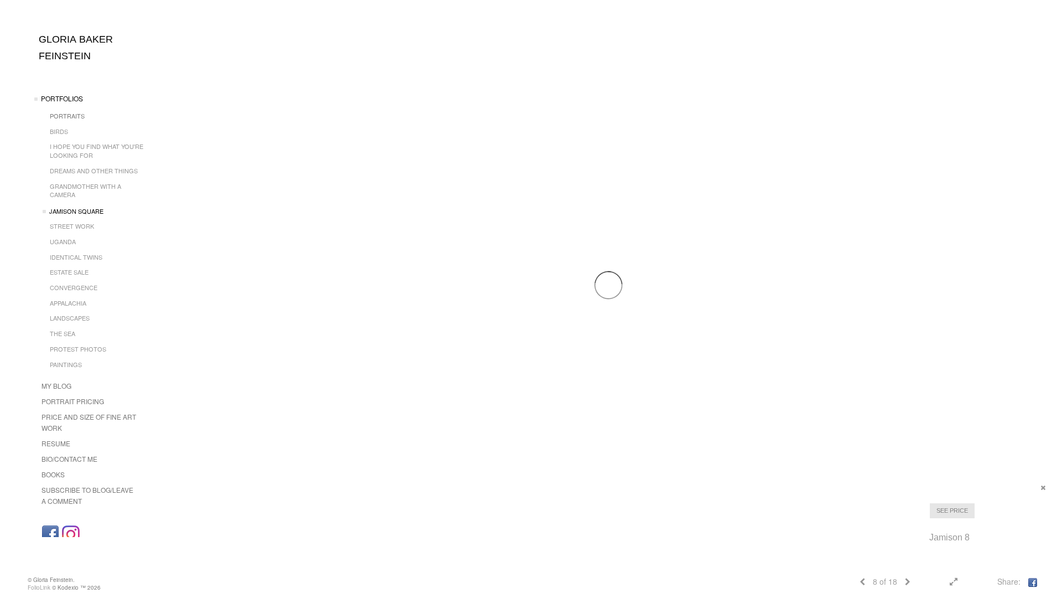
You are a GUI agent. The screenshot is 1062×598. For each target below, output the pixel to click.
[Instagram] (71, 534)
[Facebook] (50, 534)
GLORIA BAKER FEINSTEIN (76, 47)
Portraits (67, 115)
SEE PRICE (952, 510)
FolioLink (39, 587)
